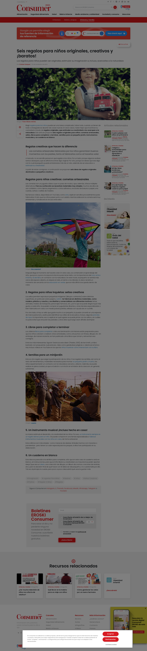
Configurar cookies (111, 644)
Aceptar (110, 634)
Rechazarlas (111, 639)
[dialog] (77, 639)
